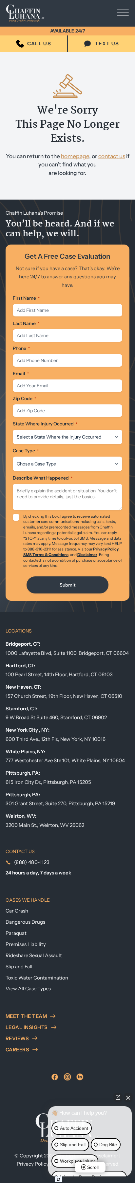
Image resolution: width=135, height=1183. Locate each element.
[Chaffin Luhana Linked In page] (80, 1077)
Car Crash (17, 911)
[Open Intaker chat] (58, 1179)
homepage (75, 156)
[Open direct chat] (118, 1097)
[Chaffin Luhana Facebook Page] (55, 1077)
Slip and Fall (19, 966)
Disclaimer (87, 554)
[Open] (123, 13)
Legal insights (27, 1027)
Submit (67, 585)
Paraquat (16, 933)
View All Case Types (28, 988)
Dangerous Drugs (25, 922)
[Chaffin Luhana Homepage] (30, 13)
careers (17, 1049)
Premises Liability (26, 944)
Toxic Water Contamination (37, 978)
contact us (111, 156)
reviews (17, 1038)
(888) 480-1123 (32, 862)
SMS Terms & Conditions (45, 554)
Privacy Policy (106, 549)
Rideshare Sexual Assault (34, 955)
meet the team (26, 1016)
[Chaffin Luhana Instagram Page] (67, 1077)
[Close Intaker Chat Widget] (128, 1097)
